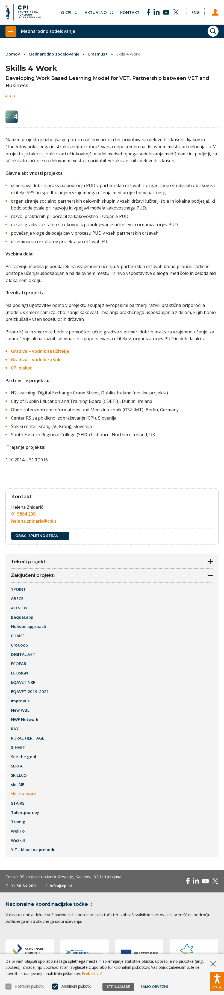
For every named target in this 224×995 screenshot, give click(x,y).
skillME (17, 784)
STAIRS (17, 803)
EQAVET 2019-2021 (30, 691)
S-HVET (18, 747)
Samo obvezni (154, 987)
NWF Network (24, 719)
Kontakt (130, 12)
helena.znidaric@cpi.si (34, 521)
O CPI (66, 12)
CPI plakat (21, 368)
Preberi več (92, 973)
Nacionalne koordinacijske (46, 904)
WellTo (18, 831)
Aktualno (96, 12)
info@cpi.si (61, 885)
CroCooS (19, 645)
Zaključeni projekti (33, 575)
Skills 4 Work (23, 793)
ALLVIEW (19, 607)
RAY (15, 728)
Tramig (18, 821)
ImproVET (20, 700)
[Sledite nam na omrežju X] (176, 12)
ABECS (17, 598)
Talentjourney (25, 812)
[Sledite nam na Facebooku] (148, 12)
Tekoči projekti (28, 561)
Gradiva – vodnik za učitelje (40, 351)
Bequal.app (22, 617)
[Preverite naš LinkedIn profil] (157, 12)
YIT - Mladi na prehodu (33, 849)
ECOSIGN (19, 673)
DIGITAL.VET (23, 654)
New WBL (20, 710)
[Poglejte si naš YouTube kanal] (166, 12)
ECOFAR (18, 663)
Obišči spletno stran (36, 536)
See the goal (23, 756)
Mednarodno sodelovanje (54, 54)
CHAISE (18, 635)
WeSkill (18, 840)
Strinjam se (118, 987)
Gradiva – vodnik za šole (36, 360)
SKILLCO (19, 775)
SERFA (17, 766)
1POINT (18, 589)
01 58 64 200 (23, 885)
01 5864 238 (23, 514)
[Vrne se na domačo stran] (23, 12)
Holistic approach (28, 626)
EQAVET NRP (23, 682)
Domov (12, 54)
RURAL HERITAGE (27, 738)
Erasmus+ (98, 54)
